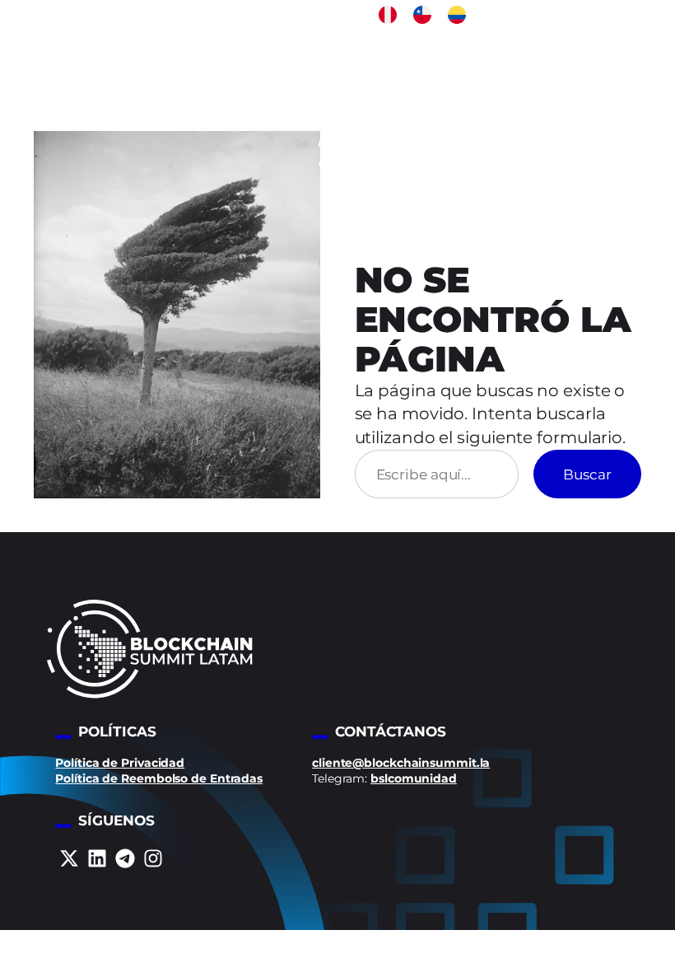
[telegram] (125, 858)
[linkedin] (97, 858)
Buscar (587, 474)
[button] (388, 15)
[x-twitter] (69, 858)
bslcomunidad (413, 778)
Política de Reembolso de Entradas (159, 778)
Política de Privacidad (119, 762)
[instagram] (153, 858)
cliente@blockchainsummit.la (401, 762)
